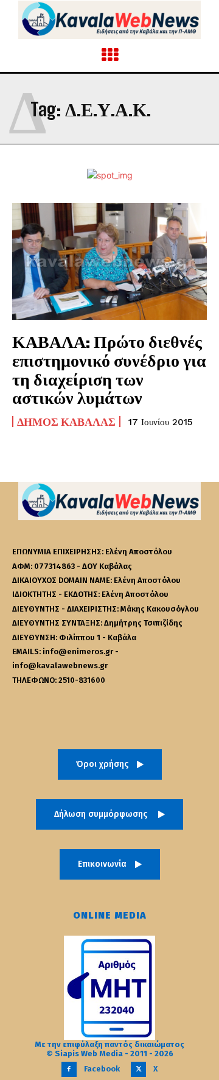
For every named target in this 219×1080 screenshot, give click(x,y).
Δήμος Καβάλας (66, 421)
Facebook (102, 1068)
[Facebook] (69, 1069)
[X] (138, 1069)
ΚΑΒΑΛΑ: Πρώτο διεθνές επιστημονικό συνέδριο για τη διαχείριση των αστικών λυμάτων (109, 369)
